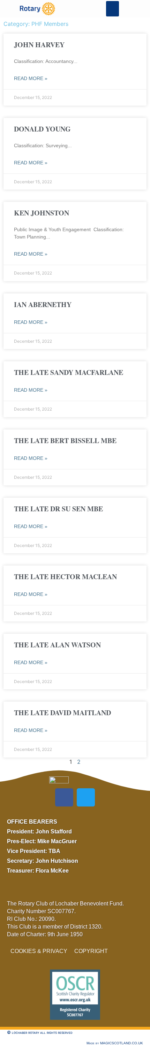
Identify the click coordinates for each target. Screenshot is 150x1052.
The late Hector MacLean (65, 576)
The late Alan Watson (57, 645)
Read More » (30, 78)
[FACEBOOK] (64, 797)
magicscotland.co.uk (121, 1043)
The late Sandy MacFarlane (68, 372)
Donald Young (42, 129)
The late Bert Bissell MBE (65, 440)
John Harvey (39, 45)
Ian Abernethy (43, 304)
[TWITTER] (86, 797)
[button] (112, 8)
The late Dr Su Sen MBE (58, 509)
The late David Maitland (62, 713)
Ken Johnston (41, 213)
